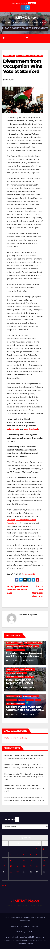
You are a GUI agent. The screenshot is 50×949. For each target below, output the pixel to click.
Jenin (40, 642)
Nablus (9, 646)
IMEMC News (28, 660)
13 (24, 860)
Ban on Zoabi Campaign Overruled (37, 591)
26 (18, 872)
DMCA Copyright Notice (25, 932)
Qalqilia (29, 646)
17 (4, 866)
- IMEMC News (25, 17)
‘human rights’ (28, 574)
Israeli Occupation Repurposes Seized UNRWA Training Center (23, 683)
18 (11, 866)
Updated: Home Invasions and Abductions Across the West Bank (24, 656)
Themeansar (25, 921)
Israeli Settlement (27, 669)
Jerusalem (11, 673)
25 (11, 872)
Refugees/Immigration (15, 676)
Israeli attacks (30, 642)
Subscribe (35, 927)
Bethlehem (11, 642)
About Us (14, 927)
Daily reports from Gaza (15, 738)
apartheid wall (31, 429)
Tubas (36, 646)
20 (24, 866)
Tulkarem (10, 650)
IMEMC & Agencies (29, 614)
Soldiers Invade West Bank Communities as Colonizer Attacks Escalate (24, 710)
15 (37, 860)
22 (37, 866)
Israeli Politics (12, 669)
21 (31, 866)
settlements (13, 429)
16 (44, 860)
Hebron (20, 642)
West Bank (20, 650)
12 (17, 860)
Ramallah (29, 700)
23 (44, 866)
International (9, 55)
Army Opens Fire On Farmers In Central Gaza (18, 589)
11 (11, 860)
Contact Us (25, 927)
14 (31, 860)
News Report (21, 55)
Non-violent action (35, 55)
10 (4, 860)
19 (17, 866)
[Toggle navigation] (26, 38)
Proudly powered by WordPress (16, 917)
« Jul (4, 885)
